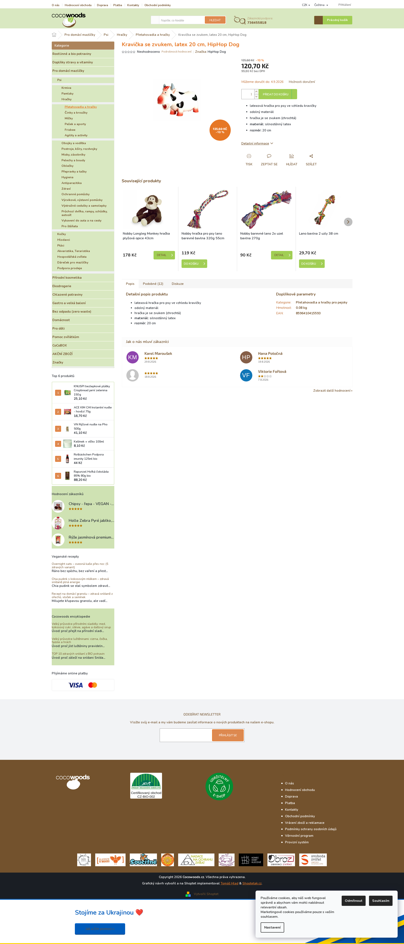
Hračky (66, 99)
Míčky (69, 118)
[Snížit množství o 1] (256, 96)
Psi (59, 80)
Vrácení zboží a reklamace (304, 823)
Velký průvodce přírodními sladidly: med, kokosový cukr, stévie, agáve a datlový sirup (81, 625)
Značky (57, 362)
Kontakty (133, 5)
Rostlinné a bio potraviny (71, 54)
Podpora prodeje (69, 268)
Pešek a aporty (75, 124)
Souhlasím (380, 900)
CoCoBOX (59, 345)
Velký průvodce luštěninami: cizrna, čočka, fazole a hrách (80, 640)
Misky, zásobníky (73, 155)
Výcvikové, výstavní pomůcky (82, 200)
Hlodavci (63, 240)
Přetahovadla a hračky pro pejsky (321, 302)
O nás (55, 5)
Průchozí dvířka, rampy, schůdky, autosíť (84, 213)
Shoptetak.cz (251, 883)
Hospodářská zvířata (72, 257)
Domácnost (61, 320)
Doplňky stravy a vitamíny (72, 62)
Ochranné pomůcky (75, 194)
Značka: (210, 52)
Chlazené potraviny (67, 294)
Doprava (102, 5)
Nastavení (272, 927)
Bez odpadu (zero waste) (71, 311)
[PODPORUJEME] (84, 860)
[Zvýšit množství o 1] (256, 91)
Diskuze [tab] (178, 284)
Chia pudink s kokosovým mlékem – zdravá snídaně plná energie (80, 580)
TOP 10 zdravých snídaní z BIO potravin (78, 653)
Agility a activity (76, 135)
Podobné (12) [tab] (153, 284)
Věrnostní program (299, 836)
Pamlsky (67, 94)
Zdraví (66, 189)
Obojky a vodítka (74, 143)
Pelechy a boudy (73, 160)
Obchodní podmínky (157, 5)
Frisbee (70, 130)
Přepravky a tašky (74, 172)
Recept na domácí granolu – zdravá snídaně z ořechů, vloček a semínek (82, 595)
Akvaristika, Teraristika (73, 251)
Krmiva (66, 88)
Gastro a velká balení (69, 303)
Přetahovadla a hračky (81, 107)
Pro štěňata (70, 226)
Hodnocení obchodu (78, 5)
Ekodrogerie (61, 286)
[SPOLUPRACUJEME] (110, 860)
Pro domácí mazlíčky (68, 71)
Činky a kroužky (76, 113)
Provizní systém (297, 842)
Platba (117, 5)
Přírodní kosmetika (67, 278)
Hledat (215, 20)
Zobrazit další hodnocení (331, 390)
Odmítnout (353, 900)
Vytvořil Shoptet (206, 894)
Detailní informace (255, 143)
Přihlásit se (228, 735)
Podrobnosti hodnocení (177, 52)
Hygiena (67, 177)
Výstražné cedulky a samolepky (84, 206)
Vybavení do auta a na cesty (81, 221)
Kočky (61, 234)
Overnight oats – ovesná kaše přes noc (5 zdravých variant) (80, 565)
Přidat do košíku (275, 94)
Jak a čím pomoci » (100, 928)
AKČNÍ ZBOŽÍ (62, 354)
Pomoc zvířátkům (65, 337)
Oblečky (67, 166)
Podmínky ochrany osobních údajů (311, 829)
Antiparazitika (72, 183)
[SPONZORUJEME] (167, 860)
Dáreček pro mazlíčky (72, 262)
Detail (161, 255)
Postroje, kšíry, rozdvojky (79, 149)
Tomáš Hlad (229, 883)
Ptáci (60, 246)
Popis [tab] (130, 284)
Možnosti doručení (302, 82)
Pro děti (58, 328)
